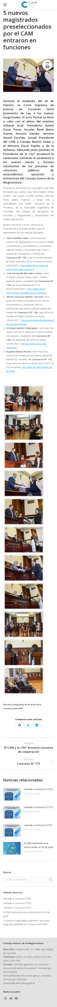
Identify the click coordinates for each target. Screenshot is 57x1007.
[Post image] (12, 794)
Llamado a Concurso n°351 (38, 825)
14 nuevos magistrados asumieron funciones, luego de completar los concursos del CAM (26, 922)
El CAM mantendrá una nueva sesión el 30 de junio (38, 845)
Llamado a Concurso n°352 (38, 807)
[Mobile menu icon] (5, 5)
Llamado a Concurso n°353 (38, 789)
